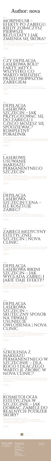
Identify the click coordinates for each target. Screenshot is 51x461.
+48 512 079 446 (20, 444)
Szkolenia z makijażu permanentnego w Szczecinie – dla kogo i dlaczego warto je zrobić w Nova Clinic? (25, 362)
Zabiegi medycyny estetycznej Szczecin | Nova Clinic (24, 237)
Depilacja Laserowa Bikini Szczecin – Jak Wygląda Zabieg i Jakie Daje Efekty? (23, 273)
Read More (6, 48)
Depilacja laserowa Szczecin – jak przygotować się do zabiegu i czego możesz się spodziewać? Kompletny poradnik (23, 120)
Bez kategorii (15, 42)
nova (21, 42)
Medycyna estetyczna (17, 283)
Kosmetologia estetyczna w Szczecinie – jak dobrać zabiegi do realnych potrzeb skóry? (25, 406)
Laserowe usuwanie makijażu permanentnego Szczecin (23, 165)
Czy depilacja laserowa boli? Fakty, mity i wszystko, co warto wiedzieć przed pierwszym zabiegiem (23, 71)
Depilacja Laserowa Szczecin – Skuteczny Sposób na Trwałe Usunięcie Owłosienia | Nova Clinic (25, 316)
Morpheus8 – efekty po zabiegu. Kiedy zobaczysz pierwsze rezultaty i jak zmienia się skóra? (25, 30)
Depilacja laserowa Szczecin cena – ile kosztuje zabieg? (22, 203)
